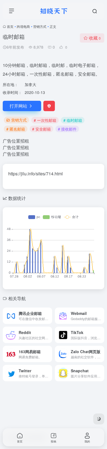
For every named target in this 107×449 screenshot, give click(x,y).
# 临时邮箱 (72, 120)
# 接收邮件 (67, 129)
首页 (10, 26)
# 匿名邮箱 (15, 129)
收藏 (95, 38)
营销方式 (39, 26)
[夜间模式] (98, 418)
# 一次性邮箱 (45, 120)
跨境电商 (23, 26)
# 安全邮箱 (41, 129)
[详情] (49, 315)
